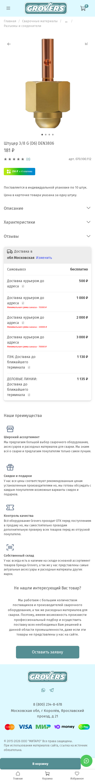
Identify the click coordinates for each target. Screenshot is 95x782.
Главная (10, 21)
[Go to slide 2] (46, 134)
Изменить (44, 258)
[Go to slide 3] (49, 134)
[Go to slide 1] (42, 134)
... (66, 21)
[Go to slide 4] (53, 134)
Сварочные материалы (40, 21)
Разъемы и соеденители (22, 26)
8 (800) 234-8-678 (47, 704)
